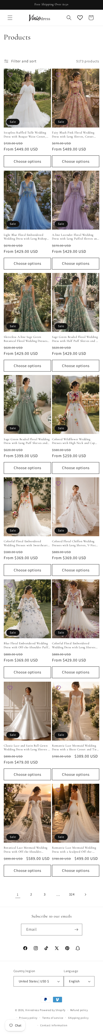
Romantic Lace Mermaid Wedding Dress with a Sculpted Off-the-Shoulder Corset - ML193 (74, 850)
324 (72, 894)
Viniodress (32, 1010)
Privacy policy (28, 1018)
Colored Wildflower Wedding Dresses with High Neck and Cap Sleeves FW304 (73, 441)
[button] (10, 17)
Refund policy (79, 1010)
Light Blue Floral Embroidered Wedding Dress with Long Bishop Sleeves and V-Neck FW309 (25, 237)
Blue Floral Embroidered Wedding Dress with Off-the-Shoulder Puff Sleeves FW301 (26, 645)
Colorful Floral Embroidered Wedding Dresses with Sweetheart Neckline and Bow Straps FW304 (26, 543)
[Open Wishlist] (80, 17)
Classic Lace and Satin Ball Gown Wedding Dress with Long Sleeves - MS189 (26, 748)
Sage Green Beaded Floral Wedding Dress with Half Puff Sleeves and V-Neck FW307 (75, 339)
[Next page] (85, 894)
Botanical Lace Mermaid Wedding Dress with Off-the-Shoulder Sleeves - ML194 (26, 850)
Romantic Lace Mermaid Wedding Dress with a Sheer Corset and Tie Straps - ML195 (74, 748)
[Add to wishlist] (10, 75)
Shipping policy (78, 1018)
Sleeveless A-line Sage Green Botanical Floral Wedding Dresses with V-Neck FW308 (25, 339)
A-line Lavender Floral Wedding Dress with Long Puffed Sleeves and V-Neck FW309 (75, 237)
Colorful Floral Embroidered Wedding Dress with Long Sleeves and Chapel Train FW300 (74, 645)
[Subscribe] (76, 929)
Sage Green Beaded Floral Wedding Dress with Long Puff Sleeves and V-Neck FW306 (27, 441)
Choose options (27, 161)
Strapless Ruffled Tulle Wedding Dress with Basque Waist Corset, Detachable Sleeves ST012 (25, 134)
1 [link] (18, 894)
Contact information (53, 1025)
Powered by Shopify (53, 1010)
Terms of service (52, 1018)
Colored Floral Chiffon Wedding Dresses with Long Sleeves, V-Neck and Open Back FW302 (75, 543)
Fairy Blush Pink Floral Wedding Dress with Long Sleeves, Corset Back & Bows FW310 (73, 134)
